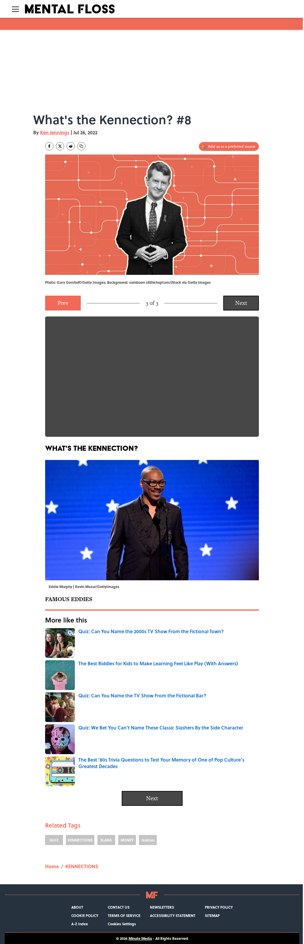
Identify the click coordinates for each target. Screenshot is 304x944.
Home (52, 866)
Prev (63, 303)
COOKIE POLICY (84, 915)
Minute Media (140, 938)
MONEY (127, 840)
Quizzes (148, 840)
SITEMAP (212, 915)
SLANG (106, 840)
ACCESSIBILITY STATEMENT (172, 915)
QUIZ (54, 840)
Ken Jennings (54, 132)
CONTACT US (118, 907)
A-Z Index (79, 923)
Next (241, 303)
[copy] (81, 146)
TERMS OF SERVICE (124, 915)
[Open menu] (15, 8)
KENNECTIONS (80, 840)
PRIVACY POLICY (219, 907)
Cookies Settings (122, 923)
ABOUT (77, 907)
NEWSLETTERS (162, 907)
